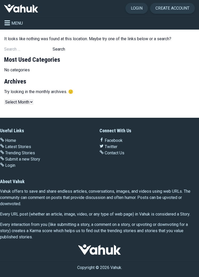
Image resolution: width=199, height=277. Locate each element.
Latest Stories (18, 146)
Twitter (111, 146)
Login (137, 8)
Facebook (114, 140)
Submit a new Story (22, 159)
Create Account (172, 8)
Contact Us (114, 152)
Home (10, 140)
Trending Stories (20, 152)
